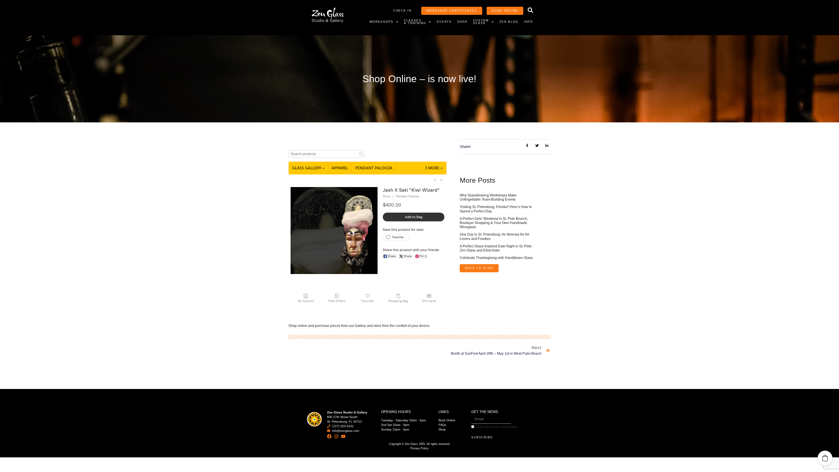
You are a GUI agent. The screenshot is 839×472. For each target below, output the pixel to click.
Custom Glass (481, 22)
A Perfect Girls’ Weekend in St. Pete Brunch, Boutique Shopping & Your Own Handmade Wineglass (494, 223)
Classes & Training (415, 22)
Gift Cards (429, 301)
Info (528, 21)
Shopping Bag (398, 301)
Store (386, 196)
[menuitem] (435, 180)
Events (444, 21)
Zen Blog (509, 21)
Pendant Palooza (407, 196)
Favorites (367, 301)
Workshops (381, 21)
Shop (462, 21)
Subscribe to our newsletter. (496, 427)
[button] (433, 168)
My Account (306, 301)
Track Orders (336, 301)
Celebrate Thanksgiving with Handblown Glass (496, 258)
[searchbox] (326, 154)
